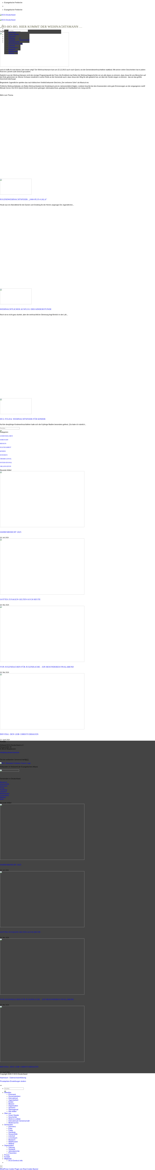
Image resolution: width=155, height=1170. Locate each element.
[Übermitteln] (1, 430)
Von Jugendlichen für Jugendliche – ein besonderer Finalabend (37, 667)
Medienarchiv (13, 1123)
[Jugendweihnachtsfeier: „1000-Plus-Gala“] (16, 194)
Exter (2, 799)
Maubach (11, 49)
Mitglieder (8, 1159)
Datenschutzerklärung (18, 1078)
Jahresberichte (14, 42)
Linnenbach (12, 47)
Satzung (11, 38)
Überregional (6, 459)
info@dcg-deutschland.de (9, 752)
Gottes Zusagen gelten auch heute (20, 599)
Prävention (12, 1153)
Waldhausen (13, 51)
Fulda (2, 788)
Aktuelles (7, 1092)
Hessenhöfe (4, 784)
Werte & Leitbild (14, 1119)
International (6, 462)
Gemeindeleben (6, 436)
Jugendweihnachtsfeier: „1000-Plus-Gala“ (23, 199)
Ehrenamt (12, 32)
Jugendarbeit (5, 447)
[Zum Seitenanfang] (1, 1085)
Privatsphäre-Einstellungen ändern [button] (13, 1081)
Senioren (3, 455)
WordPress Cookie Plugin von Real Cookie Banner (19, 1169)
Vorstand (11, 40)
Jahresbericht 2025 (10, 532)
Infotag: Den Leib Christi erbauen (19, 734)
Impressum (4, 1078)
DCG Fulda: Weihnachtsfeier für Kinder (22, 419)
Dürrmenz (12, 36)
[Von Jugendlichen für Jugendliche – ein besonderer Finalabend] (42, 661)
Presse (6, 1155)
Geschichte (12, 1117)
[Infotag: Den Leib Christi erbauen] (42, 729)
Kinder (3, 451)
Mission (3, 443)
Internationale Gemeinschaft (18, 1121)
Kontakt (7, 1157)
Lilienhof (11, 46)
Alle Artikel (12, 1111)
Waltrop (11, 53)
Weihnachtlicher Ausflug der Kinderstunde (25, 309)
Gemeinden (8, 1125)
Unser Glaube (13, 34)
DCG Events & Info (15, 44)
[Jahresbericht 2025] (42, 526)
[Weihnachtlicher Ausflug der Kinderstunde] (16, 304)
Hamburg (3, 790)
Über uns (7, 1113)
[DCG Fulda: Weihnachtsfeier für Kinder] (16, 413)
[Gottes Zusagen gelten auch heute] (42, 594)
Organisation (5, 466)
